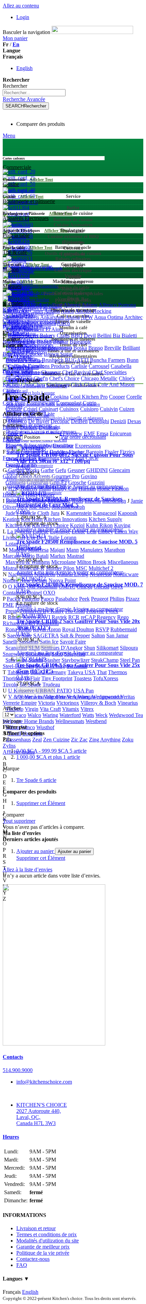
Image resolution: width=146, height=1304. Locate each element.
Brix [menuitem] (7, 354)
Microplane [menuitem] (63, 562)
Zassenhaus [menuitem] (18, 739)
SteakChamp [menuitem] (104, 660)
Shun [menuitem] (89, 648)
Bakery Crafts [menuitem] (55, 335)
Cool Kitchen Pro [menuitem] (89, 397)
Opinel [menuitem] (34, 593)
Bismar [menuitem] (60, 342)
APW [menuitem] (87, 317)
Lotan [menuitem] (11, 544)
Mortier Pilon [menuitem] (60, 568)
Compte (11, 320)
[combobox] (34, 92)
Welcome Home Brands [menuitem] (28, 721)
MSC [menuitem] (81, 568)
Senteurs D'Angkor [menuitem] (62, 648)
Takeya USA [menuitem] (81, 672)
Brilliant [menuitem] (131, 348)
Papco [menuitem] (47, 599)
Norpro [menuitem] (10, 580)
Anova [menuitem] (72, 317)
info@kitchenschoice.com (44, 1082)
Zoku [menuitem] (127, 739)
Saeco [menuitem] (13, 635)
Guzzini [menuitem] (96, 482)
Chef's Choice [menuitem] (64, 378)
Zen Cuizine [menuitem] (56, 739)
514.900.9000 (18, 1070)
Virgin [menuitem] (31, 709)
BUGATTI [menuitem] (77, 360)
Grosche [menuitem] (77, 482)
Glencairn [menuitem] (119, 470)
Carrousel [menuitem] (99, 366)
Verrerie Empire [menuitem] (20, 703)
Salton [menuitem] (98, 635)
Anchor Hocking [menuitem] (93, 311)
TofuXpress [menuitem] (105, 678)
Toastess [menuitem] (83, 678)
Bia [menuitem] (116, 335)
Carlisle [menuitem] (79, 366)
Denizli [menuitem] (118, 421)
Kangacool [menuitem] (104, 513)
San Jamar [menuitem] (117, 635)
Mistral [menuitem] (10, 568)
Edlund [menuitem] (53, 433)
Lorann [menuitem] (68, 537)
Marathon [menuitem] (114, 550)
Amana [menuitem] (52, 311)
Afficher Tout (41, 179)
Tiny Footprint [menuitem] (56, 678)
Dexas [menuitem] (134, 421)
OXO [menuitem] (49, 593)
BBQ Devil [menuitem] (83, 335)
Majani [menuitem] (57, 550)
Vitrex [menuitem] (87, 709)
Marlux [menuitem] (58, 556)
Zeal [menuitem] (37, 739)
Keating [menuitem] (11, 519)
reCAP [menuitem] (88, 617)
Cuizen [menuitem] (126, 409)
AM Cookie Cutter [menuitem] (23, 311)
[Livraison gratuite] (54, 1044)
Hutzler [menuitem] (47, 495)
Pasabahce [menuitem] (66, 599)
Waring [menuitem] (50, 715)
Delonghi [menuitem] (99, 421)
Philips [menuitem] (117, 599)
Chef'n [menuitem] (41, 378)
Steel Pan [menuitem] (130, 660)
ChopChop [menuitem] (33, 384)
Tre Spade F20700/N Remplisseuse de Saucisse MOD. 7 (79, 584)
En (16, 44)
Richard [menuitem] (11, 623)
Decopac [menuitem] (60, 421)
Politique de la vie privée (42, 1253)
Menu (9, 135)
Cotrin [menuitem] (89, 403)
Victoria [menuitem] (46, 703)
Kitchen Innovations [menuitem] (65, 519)
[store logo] (92, 32)
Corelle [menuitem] (134, 397)
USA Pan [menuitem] (83, 690)
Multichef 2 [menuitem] (101, 568)
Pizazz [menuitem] (133, 599)
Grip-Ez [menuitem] (58, 482)
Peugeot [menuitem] (99, 599)
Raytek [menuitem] (59, 617)
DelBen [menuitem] (79, 421)
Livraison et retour (36, 1228)
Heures (11, 1137)
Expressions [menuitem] (88, 446)
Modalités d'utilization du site (47, 1240)
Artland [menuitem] (29, 323)
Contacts (13, 1057)
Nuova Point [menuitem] (62, 580)
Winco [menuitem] (28, 727)
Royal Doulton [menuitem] (78, 629)
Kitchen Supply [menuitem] (105, 519)
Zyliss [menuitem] (9, 746)
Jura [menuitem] (55, 513)
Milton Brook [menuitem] (91, 562)
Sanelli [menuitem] (10, 642)
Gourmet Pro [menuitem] (65, 476)
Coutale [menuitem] (13, 409)
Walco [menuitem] (34, 715)
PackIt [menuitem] (13, 599)
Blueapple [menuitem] (80, 342)
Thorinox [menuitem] (13, 678)
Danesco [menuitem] (17, 421)
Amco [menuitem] (67, 311)
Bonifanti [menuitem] (36, 348)
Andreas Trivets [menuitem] (22, 317)
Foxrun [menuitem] (10, 458)
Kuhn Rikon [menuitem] (99, 525)
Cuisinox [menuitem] (69, 409)
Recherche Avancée (24, 99)
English (24, 68)
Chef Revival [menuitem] (76, 372)
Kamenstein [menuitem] (79, 513)
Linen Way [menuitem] (126, 531)
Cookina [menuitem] (59, 397)
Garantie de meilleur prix (43, 1247)
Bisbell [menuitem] (44, 342)
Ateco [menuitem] (63, 323)
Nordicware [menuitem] (126, 574)
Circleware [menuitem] (58, 384)
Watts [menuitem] (88, 715)
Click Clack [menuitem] (83, 384)
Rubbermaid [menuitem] (123, 629)
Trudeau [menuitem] (51, 684)
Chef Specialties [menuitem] (109, 372)
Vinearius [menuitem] (127, 703)
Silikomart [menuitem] (107, 648)
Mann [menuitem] (72, 550)
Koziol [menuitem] (77, 525)
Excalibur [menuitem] (63, 446)
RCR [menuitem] (73, 617)
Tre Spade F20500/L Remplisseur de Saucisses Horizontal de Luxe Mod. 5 (69, 502)
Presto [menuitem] (12, 611)
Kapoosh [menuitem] (127, 513)
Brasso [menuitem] (95, 348)
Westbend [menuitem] (96, 721)
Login (22, 17)
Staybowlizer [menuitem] (75, 660)
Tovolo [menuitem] (10, 684)
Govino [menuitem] (89, 476)
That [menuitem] (102, 672)
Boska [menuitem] (80, 348)
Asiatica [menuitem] (47, 323)
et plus (48, 757)
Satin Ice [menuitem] (49, 642)
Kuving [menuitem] (122, 525)
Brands (24, 374)
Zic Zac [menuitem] (79, 739)
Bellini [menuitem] (104, 335)
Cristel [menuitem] (30, 409)
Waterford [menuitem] (70, 715)
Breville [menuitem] (112, 348)
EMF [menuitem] (89, 433)
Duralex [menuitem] (28, 427)
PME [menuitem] (8, 605)
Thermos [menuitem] (117, 672)
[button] (44, 486)
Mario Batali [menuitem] (35, 556)
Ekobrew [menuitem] (73, 433)
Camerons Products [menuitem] (49, 366)
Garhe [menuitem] (47, 470)
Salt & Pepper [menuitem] (75, 635)
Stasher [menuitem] (52, 660)
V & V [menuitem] (15, 697)
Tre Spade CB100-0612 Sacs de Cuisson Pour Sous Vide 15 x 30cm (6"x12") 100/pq (74, 458)
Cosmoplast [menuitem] (68, 403)
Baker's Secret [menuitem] (23, 335)
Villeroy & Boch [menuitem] (98, 703)
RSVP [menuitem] (102, 629)
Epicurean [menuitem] (120, 433)
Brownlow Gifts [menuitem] (22, 360)
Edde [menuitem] (13, 433)
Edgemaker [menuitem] (32, 433)
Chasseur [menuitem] (51, 372)
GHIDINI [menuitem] (97, 470)
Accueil (24, 368)
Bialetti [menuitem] (129, 335)
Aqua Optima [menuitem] (108, 317)
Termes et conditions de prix (46, 1234)
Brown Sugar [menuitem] (58, 354)
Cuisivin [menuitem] (109, 409)
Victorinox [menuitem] (67, 703)
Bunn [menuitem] (133, 360)
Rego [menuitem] (123, 617)
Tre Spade (36, 780)
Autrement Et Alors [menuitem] (42, 329)
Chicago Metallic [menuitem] (99, 378)
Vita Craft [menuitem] (50, 709)
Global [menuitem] (10, 476)
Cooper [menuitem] (117, 397)
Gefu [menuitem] (60, 470)
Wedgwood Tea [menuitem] (126, 715)
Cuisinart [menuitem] (48, 409)
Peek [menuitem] (84, 599)
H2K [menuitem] (13, 488)
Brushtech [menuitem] (52, 360)
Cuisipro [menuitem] (89, 409)
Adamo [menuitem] (89, 305)
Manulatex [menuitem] (91, 550)
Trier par (12, 437)
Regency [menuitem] (106, 617)
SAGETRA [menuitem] (46, 635)
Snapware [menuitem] (13, 654)
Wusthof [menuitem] (45, 727)
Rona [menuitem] (11, 629)
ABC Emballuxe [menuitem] (44, 305)
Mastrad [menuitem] (75, 556)
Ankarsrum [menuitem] (52, 317)
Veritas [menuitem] (127, 697)
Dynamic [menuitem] (48, 427)
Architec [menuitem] (133, 317)
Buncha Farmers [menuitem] (107, 360)
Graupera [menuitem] (15, 482)
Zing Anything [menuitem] (105, 739)
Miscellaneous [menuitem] (123, 562)
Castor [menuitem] (10, 372)
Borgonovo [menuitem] (60, 348)
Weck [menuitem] (101, 715)
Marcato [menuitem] (11, 556)
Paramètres (14, 327)
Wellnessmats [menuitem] (69, 721)
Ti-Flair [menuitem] (32, 678)
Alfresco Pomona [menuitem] (117, 305)
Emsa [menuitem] (102, 433)
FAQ (21, 1265)
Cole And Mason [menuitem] (116, 384)
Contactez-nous (33, 1259)
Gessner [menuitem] (76, 470)
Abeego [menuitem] (71, 305)
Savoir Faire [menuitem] (73, 642)
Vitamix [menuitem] (70, 709)
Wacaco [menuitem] (17, 715)
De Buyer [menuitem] (38, 421)
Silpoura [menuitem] (129, 648)
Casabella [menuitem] (121, 366)
